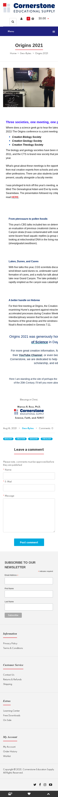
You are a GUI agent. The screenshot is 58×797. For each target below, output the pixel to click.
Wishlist (7, 756)
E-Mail (8, 482)
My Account (9, 747)
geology (34, 439)
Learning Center (11, 711)
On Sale (7, 720)
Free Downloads (11, 716)
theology (46, 439)
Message (9, 496)
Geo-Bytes (25, 53)
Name (8, 470)
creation (21, 439)
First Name (9, 588)
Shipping (7, 684)
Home (13, 53)
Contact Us (8, 675)
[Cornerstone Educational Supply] (29, 12)
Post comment (29, 542)
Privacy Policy (10, 643)
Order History (10, 752)
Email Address (11, 575)
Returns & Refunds (12, 680)
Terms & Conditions (13, 648)
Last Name (9, 602)
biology (8, 439)
